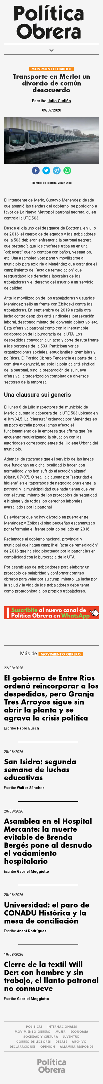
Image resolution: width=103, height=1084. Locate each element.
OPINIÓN (47, 1047)
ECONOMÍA (79, 1031)
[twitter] (46, 171)
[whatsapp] (67, 171)
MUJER (61, 1031)
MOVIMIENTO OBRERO (52, 69)
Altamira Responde (76, 1047)
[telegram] (57, 171)
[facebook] (36, 171)
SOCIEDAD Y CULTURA (41, 1037)
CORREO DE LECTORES (33, 1041)
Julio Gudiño (59, 100)
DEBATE (61, 1041)
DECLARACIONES (23, 1047)
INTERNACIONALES (62, 1027)
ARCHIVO (79, 1041)
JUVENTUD (71, 1037)
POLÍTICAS (34, 1027)
